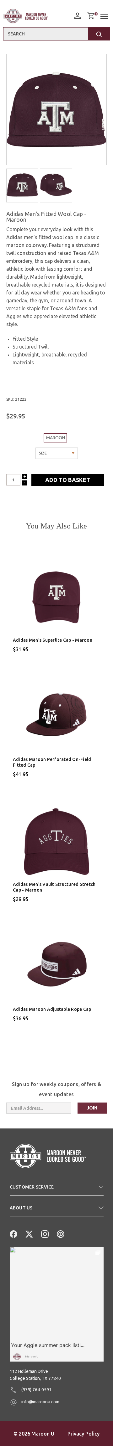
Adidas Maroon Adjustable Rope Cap (52, 1009)
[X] (28, 1233)
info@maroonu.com (39, 1401)
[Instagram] (44, 1233)
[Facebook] (13, 1233)
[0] (90, 15)
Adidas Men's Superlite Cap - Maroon (52, 640)
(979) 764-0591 (35, 1389)
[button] (57, 1189)
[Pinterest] (60, 1233)
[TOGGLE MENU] (105, 16)
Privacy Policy (83, 1434)
